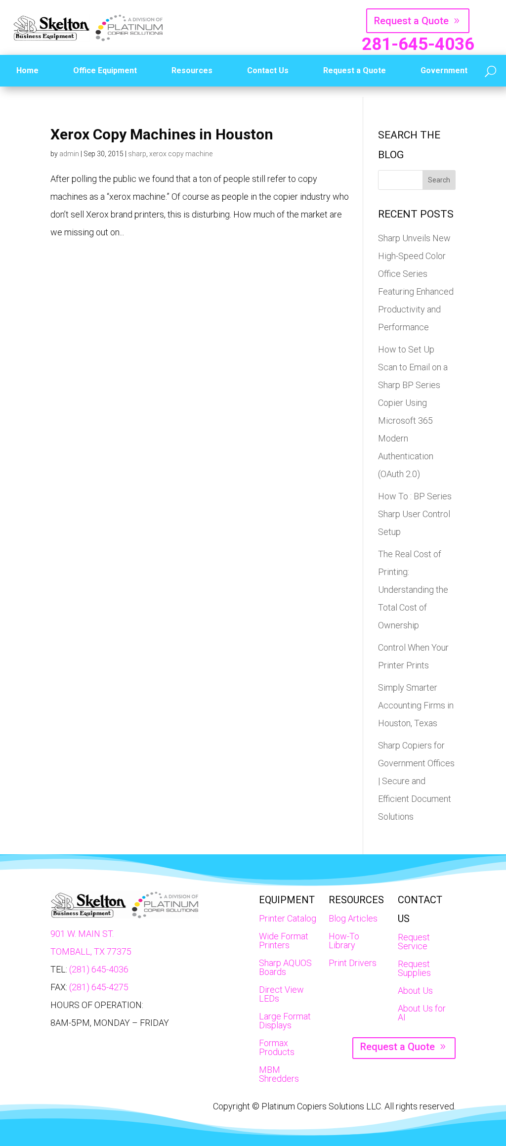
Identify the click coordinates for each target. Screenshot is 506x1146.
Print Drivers (353, 963)
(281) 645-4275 (98, 987)
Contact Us (268, 70)
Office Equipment (105, 70)
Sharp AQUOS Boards (285, 967)
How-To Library (344, 940)
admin (69, 154)
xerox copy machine (180, 154)
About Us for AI (422, 1012)
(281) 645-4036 (98, 969)
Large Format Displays (285, 1020)
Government (444, 70)
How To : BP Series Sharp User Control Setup (415, 514)
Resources (191, 70)
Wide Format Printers (283, 940)
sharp (137, 154)
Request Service (414, 941)
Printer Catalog (287, 918)
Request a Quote (411, 21)
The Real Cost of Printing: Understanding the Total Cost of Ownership (413, 589)
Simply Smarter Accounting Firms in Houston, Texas (416, 705)
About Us (415, 990)
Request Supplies (414, 968)
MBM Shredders (279, 1074)
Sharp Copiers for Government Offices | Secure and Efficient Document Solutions (416, 781)
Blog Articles (353, 918)
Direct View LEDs (281, 994)
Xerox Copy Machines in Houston (161, 134)
